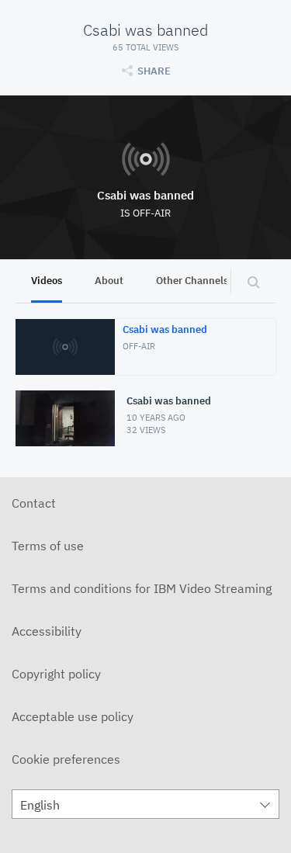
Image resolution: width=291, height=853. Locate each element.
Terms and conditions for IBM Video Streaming (142, 588)
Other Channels (192, 280)
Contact (34, 503)
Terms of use (48, 545)
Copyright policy (56, 673)
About (109, 280)
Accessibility (46, 631)
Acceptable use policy (72, 716)
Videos (46, 280)
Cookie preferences (66, 759)
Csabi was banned (145, 195)
